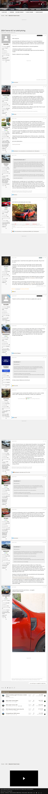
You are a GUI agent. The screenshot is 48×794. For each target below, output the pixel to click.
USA (7, 278)
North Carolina (5, 176)
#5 (45, 198)
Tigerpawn (8, 714)
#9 (45, 357)
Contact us (7, 792)
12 (6, 170)
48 (6, 215)
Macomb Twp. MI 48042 (6, 497)
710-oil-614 (6, 398)
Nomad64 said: (17, 361)
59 (6, 134)
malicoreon (6, 551)
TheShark (6, 164)
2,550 (8, 136)
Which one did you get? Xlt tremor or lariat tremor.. (16, 695)
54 (7, 343)
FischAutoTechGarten (6, 128)
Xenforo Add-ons (27, 789)
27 (6, 405)
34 (7, 493)
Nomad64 (4, 32)
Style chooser (3, 791)
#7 (45, 295)
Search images (39, 12)
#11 (45, 441)
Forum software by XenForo (11, 789)
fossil (6, 207)
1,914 (7, 104)
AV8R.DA (7, 701)
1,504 (7, 171)
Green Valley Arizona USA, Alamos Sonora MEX (6, 141)
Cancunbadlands (6, 596)
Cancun (7, 609)
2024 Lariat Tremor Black (12, 700)
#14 (45, 542)
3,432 (8, 216)
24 (6, 272)
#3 (45, 118)
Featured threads (19, 12)
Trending (12, 12)
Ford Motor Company (6, 367)
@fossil (29, 284)
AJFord (7, 697)
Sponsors (2, 792)
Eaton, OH (8, 563)
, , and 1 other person (26, 151)
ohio (7, 220)
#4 (45, 155)
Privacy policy (24, 792)
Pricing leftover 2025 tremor (13, 713)
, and (22, 472)
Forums (12, 9)
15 (21, 706)
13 (18, 706)
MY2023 (13, 224)
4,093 (8, 274)
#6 (45, 257)
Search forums (29, 12)
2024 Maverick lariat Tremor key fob (15, 709)
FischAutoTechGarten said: (19, 159)
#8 (45, 325)
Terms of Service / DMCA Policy (15, 792)
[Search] (45, 9)
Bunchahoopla (40, 714)
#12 (45, 476)
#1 (45, 35)
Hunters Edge (6, 95)
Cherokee (41, 701)
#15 (45, 587)
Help (29, 792)
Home (31, 792)
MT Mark (6, 485)
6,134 (7, 406)
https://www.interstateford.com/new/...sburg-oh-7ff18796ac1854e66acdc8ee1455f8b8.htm (23, 577)
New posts (4, 12)
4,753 (8, 605)
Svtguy (7, 710)
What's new (21, 9)
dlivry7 (41, 710)
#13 (45, 509)
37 (6, 102)
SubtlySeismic (6, 334)
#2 (45, 86)
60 (7, 559)
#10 (45, 389)
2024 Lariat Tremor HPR (11, 705)
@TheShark (32, 277)
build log (33, 283)
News (4, 9)
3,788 (8, 375)
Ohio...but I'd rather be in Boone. (6, 411)
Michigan (8, 108)
